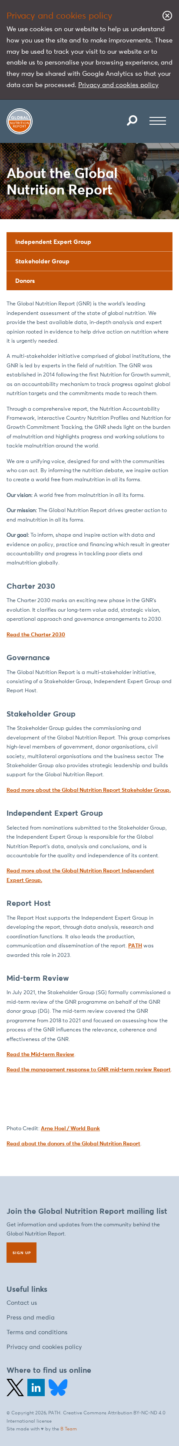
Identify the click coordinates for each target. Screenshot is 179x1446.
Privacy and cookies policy (118, 85)
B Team (68, 1429)
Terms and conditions (37, 1332)
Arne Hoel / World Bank (70, 1128)
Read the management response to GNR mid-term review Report (89, 1069)
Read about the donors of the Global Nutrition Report (73, 1143)
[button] (132, 120)
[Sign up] (21, 1252)
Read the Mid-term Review (40, 1054)
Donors (25, 281)
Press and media (31, 1317)
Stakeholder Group (42, 261)
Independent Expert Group (53, 242)
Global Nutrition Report (20, 121)
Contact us (22, 1303)
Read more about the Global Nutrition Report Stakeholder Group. (89, 790)
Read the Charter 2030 (36, 634)
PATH (135, 945)
